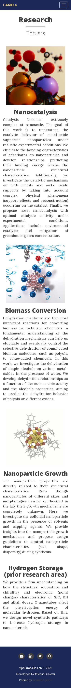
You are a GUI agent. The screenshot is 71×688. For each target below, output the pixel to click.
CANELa (10, 5)
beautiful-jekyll (42, 680)
